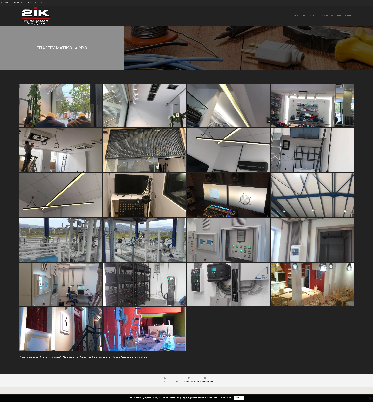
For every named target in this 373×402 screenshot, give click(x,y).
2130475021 (7, 2)
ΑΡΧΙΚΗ (296, 15)
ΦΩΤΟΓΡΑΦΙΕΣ (336, 15)
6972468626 (16, 2)
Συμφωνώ (238, 398)
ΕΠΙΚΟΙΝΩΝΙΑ (347, 15)
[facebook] (370, 3)
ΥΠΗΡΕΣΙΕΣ (314, 15)
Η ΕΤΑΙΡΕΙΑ (304, 15)
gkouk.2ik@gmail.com (43, 2)
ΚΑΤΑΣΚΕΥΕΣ (324, 15)
